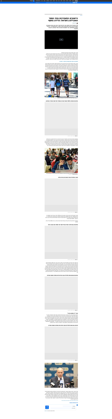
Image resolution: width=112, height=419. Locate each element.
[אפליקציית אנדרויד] (39, 2)
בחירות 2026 (52, 2)
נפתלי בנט (76, 400)
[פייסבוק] (35, 2)
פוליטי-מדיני (59, 2)
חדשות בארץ (63, 2)
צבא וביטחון (67, 2)
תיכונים (65, 400)
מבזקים (71, 2)
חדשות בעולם (56, 2)
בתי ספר (62, 400)
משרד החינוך (69, 400)
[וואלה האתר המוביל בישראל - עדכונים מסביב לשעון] (76, 0)
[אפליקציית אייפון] (37, 2)
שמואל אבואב (73, 400)
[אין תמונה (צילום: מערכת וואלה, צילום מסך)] (61, 119)
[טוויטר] (36, 2)
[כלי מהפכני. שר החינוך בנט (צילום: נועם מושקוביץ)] (61, 376)
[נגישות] (1, 0)
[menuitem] (72, 0)
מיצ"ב (67, 400)
